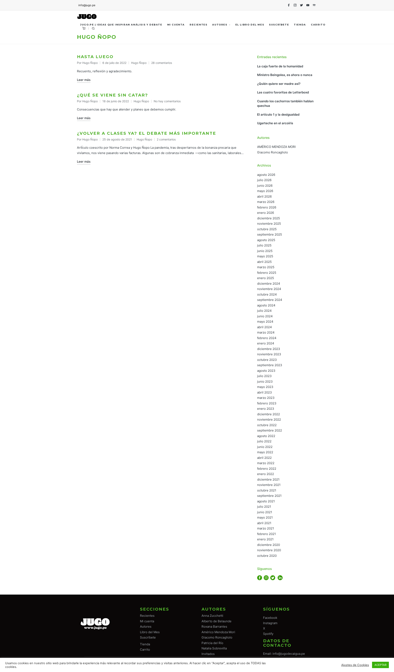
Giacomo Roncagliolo (272, 152)
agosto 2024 (266, 305)
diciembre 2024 (268, 283)
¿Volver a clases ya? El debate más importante (146, 133)
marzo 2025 (265, 267)
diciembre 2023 (268, 349)
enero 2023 (265, 409)
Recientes (147, 616)
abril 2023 (264, 392)
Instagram (270, 623)
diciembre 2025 (268, 218)
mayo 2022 (265, 452)
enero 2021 (265, 539)
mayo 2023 (265, 387)
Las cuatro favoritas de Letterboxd (283, 92)
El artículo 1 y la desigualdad (278, 114)
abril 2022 (264, 458)
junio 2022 (265, 447)
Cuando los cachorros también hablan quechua (285, 103)
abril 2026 (264, 196)
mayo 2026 (265, 191)
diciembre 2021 (268, 479)
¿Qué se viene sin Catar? (112, 95)
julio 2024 (264, 311)
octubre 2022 (267, 425)
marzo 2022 (265, 463)
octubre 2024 (267, 294)
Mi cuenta (147, 621)
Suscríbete (148, 637)
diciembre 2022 (268, 414)
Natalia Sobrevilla (214, 648)
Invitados (208, 654)
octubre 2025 (267, 229)
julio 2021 (264, 507)
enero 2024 (265, 343)
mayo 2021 (265, 517)
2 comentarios (166, 139)
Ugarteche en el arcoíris (275, 123)
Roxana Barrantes (214, 626)
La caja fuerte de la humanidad (280, 66)
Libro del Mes (150, 632)
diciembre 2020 (268, 545)
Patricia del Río (212, 643)
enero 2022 (265, 474)
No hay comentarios (167, 101)
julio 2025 (264, 245)
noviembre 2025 (269, 224)
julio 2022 (264, 441)
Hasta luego (95, 56)
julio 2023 (264, 376)
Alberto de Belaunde (216, 621)
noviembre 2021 (269, 485)
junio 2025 (265, 251)
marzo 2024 (266, 332)
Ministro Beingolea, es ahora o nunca (285, 75)
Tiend (144, 644)
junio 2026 (265, 186)
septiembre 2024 (269, 300)
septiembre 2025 (269, 234)
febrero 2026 (266, 207)
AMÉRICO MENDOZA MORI (276, 147)
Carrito (145, 649)
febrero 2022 (266, 469)
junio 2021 (264, 512)
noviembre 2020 (269, 550)
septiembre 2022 (269, 430)
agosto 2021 (266, 501)
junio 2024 (265, 316)
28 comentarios (161, 62)
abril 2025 (264, 262)
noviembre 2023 (269, 354)
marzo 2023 (266, 398)
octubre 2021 (266, 490)
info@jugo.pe (86, 5)
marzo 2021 (265, 528)
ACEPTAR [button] (380, 664)
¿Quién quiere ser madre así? (278, 84)
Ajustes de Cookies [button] (355, 665)
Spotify (268, 634)
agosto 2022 (266, 436)
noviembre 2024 (269, 289)
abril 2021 (264, 523)
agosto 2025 (266, 240)
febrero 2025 (266, 273)
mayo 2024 (265, 321)
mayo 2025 (265, 256)
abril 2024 (264, 327)
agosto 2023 (266, 371)
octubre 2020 (267, 556)
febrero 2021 (266, 534)
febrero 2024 (266, 338)
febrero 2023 (266, 403)
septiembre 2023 (269, 365)
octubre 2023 (267, 360)
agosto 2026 (266, 175)
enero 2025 (265, 278)
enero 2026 (265, 213)
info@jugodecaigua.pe (289, 654)
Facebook (270, 618)
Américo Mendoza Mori (218, 632)
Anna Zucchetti (212, 616)
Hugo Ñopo (139, 62)
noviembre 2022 (269, 419)
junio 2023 (265, 381)
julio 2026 (264, 180)
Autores (145, 626)
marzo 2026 (265, 202)
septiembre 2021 (269, 496)
